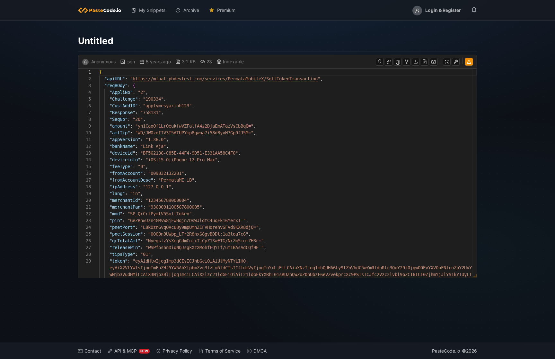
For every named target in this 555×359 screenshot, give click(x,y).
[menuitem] (102, 10)
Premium (226, 10)
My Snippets (152, 10)
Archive (191, 10)
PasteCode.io (446, 351)
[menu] (277, 10)
